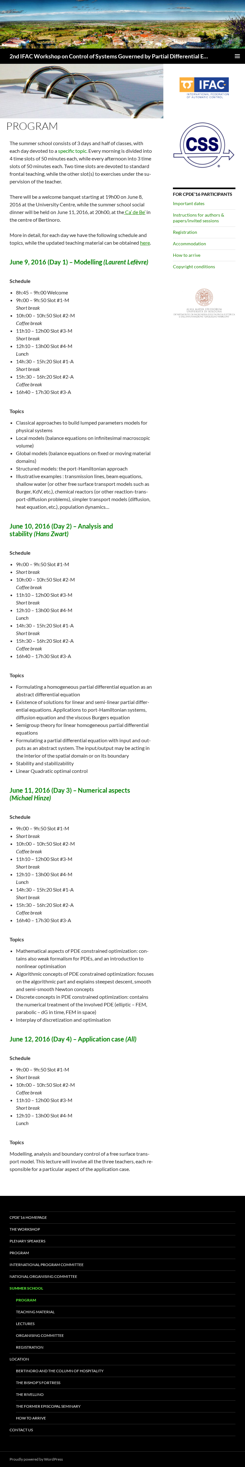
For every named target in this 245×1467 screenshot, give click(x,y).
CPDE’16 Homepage (28, 1217)
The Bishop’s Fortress (38, 1382)
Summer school (26, 1288)
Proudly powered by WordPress (36, 1459)
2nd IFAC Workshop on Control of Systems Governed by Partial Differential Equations (109, 56)
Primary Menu (237, 56)
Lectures (25, 1323)
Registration (185, 232)
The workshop (25, 1229)
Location (19, 1359)
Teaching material (35, 1311)
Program (19, 1252)
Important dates (188, 203)
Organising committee (40, 1335)
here (145, 243)
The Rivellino (30, 1394)
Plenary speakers (27, 1241)
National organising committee (43, 1276)
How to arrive (186, 255)
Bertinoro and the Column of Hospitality (60, 1370)
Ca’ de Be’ (134, 212)
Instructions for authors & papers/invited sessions (198, 217)
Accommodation (189, 243)
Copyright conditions (194, 266)
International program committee (47, 1264)
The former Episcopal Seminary (48, 1406)
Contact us (21, 1429)
